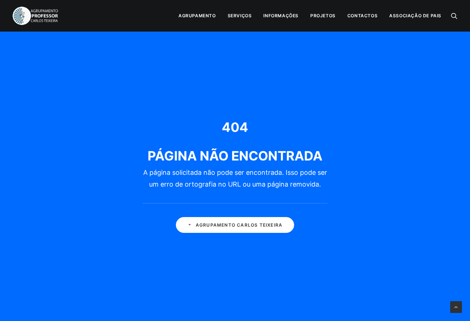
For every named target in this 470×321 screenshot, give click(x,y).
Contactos (362, 15)
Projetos (323, 15)
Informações (281, 15)
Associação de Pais (415, 15)
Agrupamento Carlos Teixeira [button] (239, 225)
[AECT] (35, 16)
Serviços (240, 15)
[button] (454, 16)
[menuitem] (197, 16)
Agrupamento (197, 15)
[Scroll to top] (456, 306)
